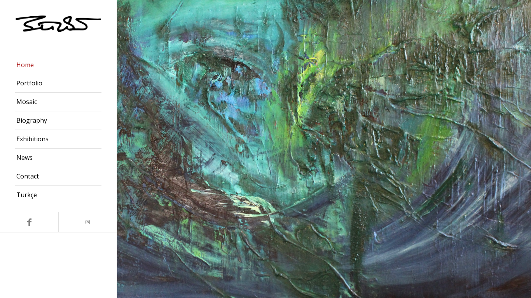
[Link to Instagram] (87, 222)
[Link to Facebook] (29, 222)
